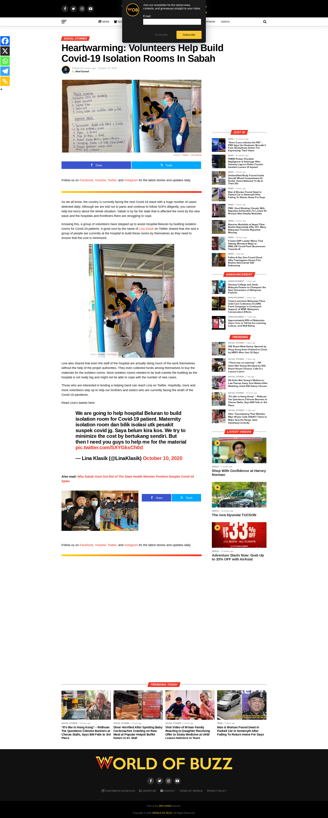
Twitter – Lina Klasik (107, 354)
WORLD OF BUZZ (162, 813)
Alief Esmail (82, 71)
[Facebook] (5, 41)
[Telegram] (5, 71)
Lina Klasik (146, 228)
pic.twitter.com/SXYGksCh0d (109, 447)
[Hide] (1, 89)
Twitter (112, 180)
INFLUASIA (165, 806)
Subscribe (189, 34)
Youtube (100, 180)
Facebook (86, 180)
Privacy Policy (216, 790)
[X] (5, 51)
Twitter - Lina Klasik (192, 155)
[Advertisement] (239, 103)
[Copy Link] (5, 81)
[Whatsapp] (5, 61)
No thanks (161, 34)
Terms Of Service (191, 790)
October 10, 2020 (162, 458)
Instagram (131, 180)
